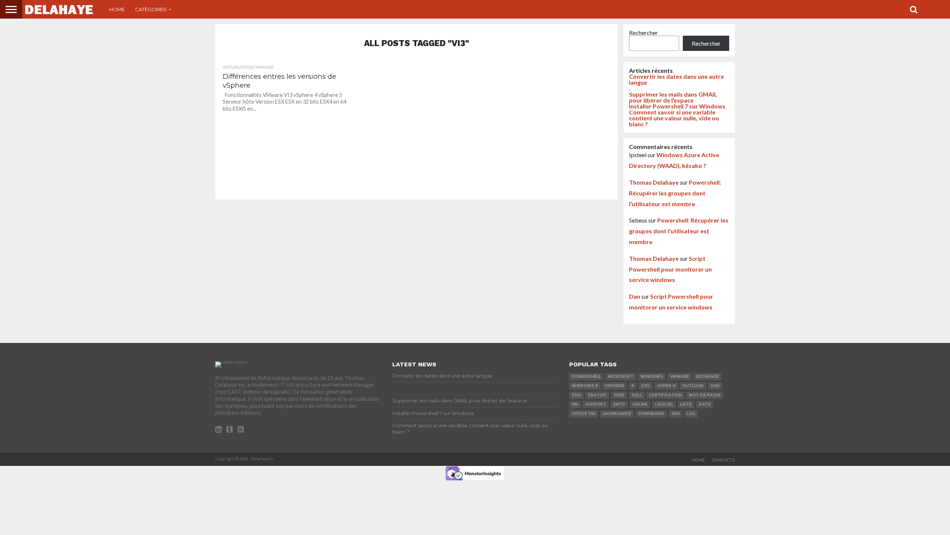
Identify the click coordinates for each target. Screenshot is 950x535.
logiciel (664, 404)
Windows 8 (585, 385)
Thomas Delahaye (654, 182)
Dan (634, 296)
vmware (679, 376)
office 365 (584, 413)
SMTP (619, 404)
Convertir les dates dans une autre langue (676, 79)
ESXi (576, 395)
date (705, 404)
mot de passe (705, 395)
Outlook (693, 385)
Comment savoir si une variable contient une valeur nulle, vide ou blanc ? (674, 117)
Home (117, 9)
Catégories (151, 9)
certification (665, 395)
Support (595, 404)
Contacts (723, 460)
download (651, 413)
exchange (707, 376)
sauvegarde (617, 413)
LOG (691, 413)
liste (686, 404)
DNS (715, 385)
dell (637, 395)
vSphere (614, 385)
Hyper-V (666, 385)
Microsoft (620, 376)
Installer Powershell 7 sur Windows (677, 106)
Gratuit (597, 395)
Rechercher (643, 32)
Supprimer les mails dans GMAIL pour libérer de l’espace (673, 97)
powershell (586, 376)
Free (619, 395)
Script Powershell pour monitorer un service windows (670, 269)
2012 (645, 385)
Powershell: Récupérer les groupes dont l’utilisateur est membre (675, 193)
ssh (675, 413)
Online (640, 404)
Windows (652, 376)
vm (575, 404)
